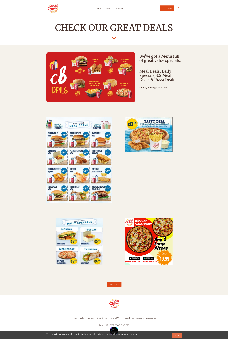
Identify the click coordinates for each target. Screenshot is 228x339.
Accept (176, 335)
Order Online (167, 8)
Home (74, 318)
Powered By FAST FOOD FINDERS (114, 325)
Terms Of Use (115, 318)
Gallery (82, 318)
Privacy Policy (128, 318)
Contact (91, 318)
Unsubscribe (151, 318)
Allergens (140, 318)
